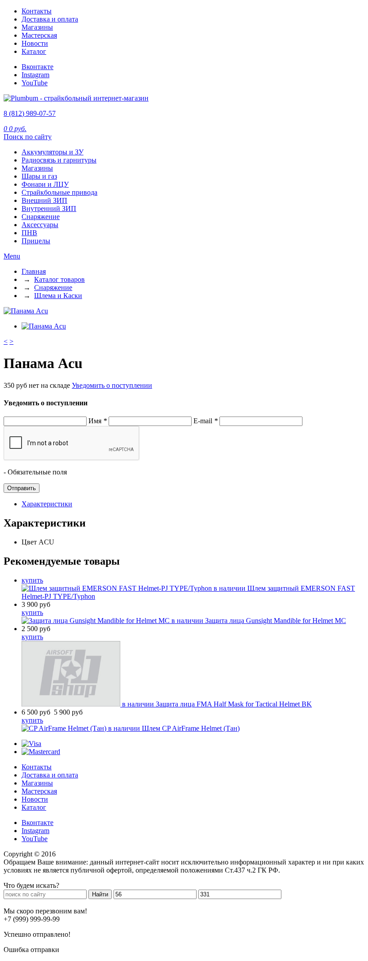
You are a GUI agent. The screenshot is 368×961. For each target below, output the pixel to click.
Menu (12, 256)
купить (32, 580)
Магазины (37, 27)
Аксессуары (40, 224)
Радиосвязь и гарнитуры (59, 160)
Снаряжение (41, 216)
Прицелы (36, 241)
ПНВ (29, 233)
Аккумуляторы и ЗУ (52, 152)
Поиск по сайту (28, 136)
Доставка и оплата (50, 19)
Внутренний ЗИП (49, 208)
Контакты (37, 11)
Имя (97, 421)
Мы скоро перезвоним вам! (45, 911)
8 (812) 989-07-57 (30, 113)
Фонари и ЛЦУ (45, 184)
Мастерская (39, 35)
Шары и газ (39, 176)
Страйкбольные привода (59, 192)
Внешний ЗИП (44, 200)
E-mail (205, 421)
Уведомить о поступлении (112, 385)
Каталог (34, 51)
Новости (35, 43)
